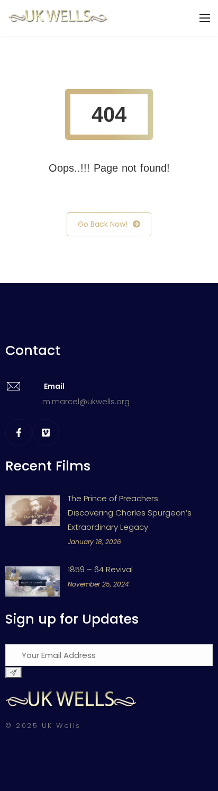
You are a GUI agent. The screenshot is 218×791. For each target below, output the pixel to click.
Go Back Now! (103, 224)
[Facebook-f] (18, 432)
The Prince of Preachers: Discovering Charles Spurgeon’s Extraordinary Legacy (130, 512)
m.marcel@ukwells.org (86, 401)
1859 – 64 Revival (100, 569)
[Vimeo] (45, 432)
